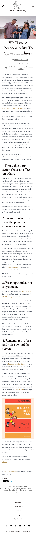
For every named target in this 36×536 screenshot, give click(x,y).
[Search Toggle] (3, 6)
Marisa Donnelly (21, 59)
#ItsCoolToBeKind (12, 488)
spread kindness (22, 492)
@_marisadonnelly (17, 450)
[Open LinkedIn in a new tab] (20, 526)
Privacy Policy (26, 532)
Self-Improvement (19, 67)
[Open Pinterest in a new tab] (25, 526)
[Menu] (33, 6)
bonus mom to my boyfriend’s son (12, 108)
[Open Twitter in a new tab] (11, 526)
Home (4, 471)
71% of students (26, 291)
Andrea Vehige (10, 467)
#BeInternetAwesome (18, 486)
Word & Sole (18, 519)
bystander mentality (13, 267)
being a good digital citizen (16, 364)
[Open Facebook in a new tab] (6, 526)
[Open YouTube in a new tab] (29, 526)
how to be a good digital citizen (17, 489)
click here (4, 462)
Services (18, 502)
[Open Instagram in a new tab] (16, 526)
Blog (18, 515)
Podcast (18, 511)
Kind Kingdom (19, 390)
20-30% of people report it (10, 297)
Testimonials (18, 507)
